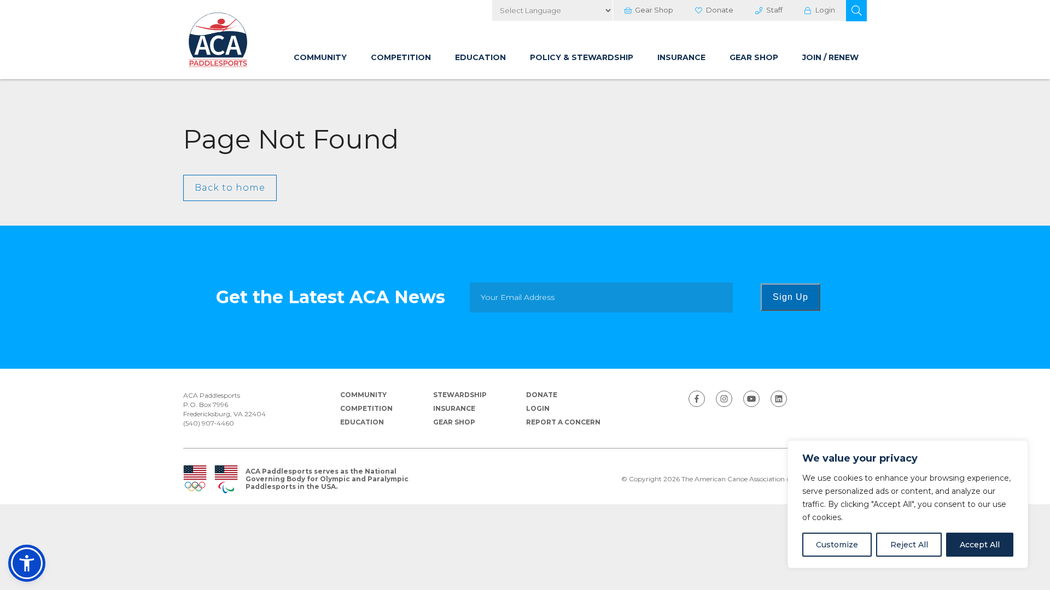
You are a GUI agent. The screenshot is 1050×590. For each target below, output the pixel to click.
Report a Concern (563, 422)
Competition (401, 57)
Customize (837, 545)
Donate (719, 9)
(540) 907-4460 (208, 423)
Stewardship (460, 395)
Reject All (909, 545)
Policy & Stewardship (581, 57)
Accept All (980, 545)
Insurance (681, 57)
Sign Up (790, 297)
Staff (774, 9)
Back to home (230, 187)
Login (825, 9)
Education (480, 57)
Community (320, 57)
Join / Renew (830, 57)
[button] (856, 10)
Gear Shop (654, 9)
